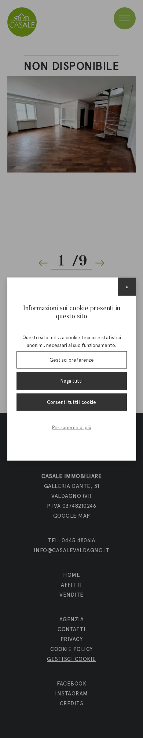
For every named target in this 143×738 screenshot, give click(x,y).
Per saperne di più (71, 427)
